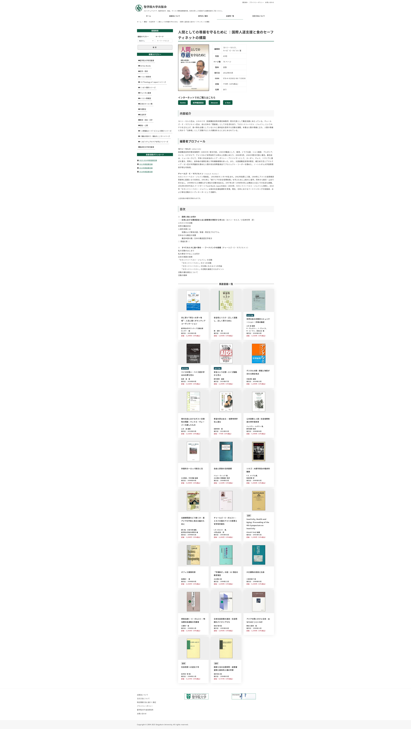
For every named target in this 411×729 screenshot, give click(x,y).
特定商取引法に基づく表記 (146, 702)
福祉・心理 (144, 125)
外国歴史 (143, 109)
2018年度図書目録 (146, 172)
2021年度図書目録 (146, 164)
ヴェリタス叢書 (145, 93)
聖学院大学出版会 (155, 6)
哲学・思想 (144, 71)
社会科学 (143, 115)
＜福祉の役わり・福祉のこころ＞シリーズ (155, 136)
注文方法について (143, 698)
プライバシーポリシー (256, 2)
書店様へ (245, 2)
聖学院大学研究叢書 (147, 60)
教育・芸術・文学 (146, 120)
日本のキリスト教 (146, 104)
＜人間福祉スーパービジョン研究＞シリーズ (155, 131)
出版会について (142, 695)
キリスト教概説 (145, 98)
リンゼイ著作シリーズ (148, 87)
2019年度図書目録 (146, 168)
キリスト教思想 (145, 77)
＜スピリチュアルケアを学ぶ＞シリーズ (154, 142)
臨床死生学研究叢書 (147, 147)
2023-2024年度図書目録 (148, 160)
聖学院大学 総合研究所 (145, 710)
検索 (155, 47)
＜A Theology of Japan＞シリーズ (153, 82)
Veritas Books (145, 66)
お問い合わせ (269, 2)
